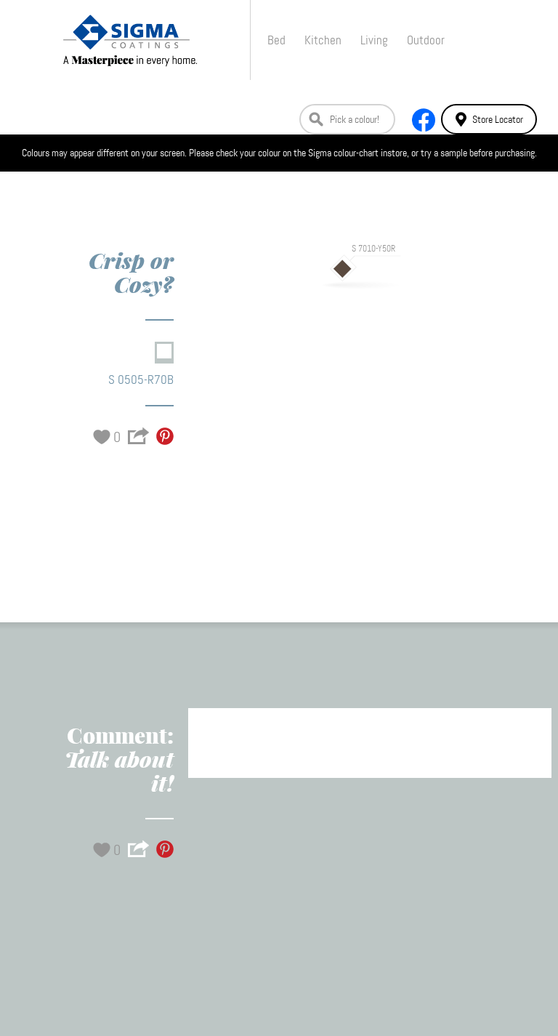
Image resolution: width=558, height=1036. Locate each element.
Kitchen (322, 40)
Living (374, 40)
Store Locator (497, 119)
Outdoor (426, 40)
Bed (276, 40)
